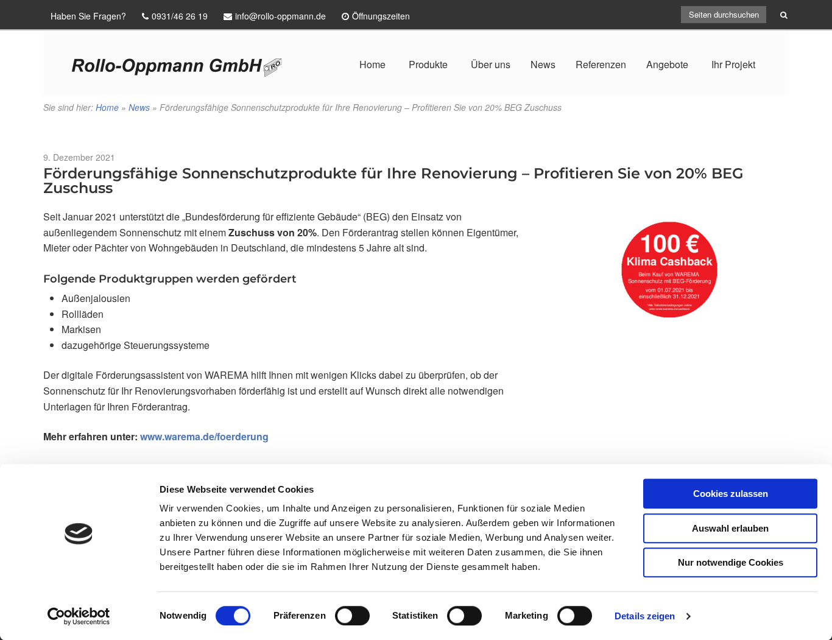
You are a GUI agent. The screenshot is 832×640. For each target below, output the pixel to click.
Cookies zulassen (730, 493)
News (543, 64)
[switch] (352, 615)
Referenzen (601, 64)
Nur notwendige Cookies (730, 562)
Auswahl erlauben (730, 528)
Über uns (490, 64)
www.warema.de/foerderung (204, 436)
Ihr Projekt (733, 64)
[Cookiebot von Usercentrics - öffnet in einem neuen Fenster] (79, 616)
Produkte (428, 64)
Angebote (667, 64)
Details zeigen (645, 616)
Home (372, 64)
